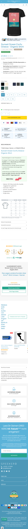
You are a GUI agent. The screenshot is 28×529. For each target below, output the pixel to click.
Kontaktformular (7, 468)
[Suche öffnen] (4, 4)
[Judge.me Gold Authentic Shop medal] (9, 251)
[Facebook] (2, 471)
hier (19, 512)
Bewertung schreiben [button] (14, 288)
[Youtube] (6, 471)
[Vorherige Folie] (1, 1)
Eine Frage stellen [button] (14, 291)
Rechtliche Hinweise (5, 367)
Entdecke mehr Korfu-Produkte (17, 316)
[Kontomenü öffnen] (23, 4)
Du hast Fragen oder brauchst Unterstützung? (11, 228)
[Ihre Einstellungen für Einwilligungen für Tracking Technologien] (2, 528)
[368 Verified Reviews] (14, 500)
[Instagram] (4, 471)
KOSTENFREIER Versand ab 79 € (11, 58)
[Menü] (1, 4)
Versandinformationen (6, 225)
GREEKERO (7, 523)
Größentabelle (6, 103)
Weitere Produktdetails (6, 222)
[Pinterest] (9, 471)
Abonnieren (14, 455)
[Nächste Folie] (26, 1)
